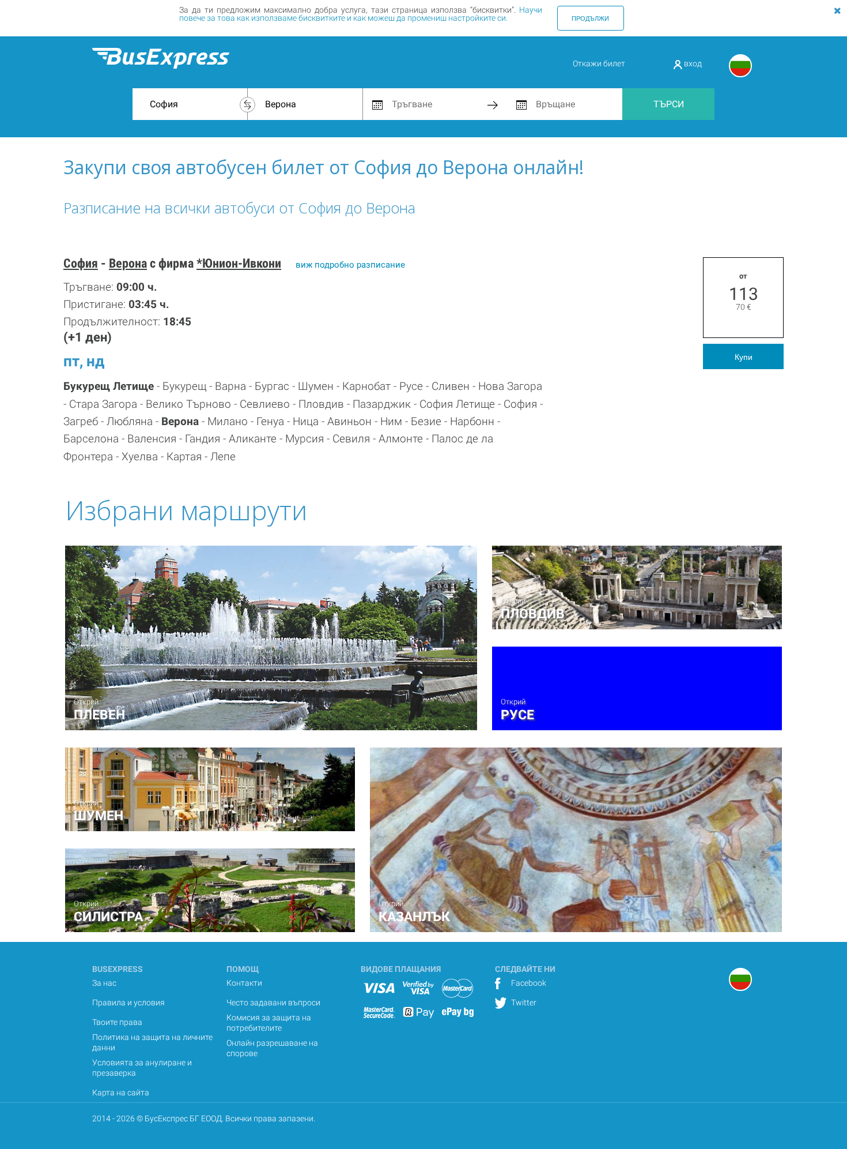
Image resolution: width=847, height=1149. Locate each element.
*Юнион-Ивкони (238, 263)
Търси (668, 104)
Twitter (522, 1002)
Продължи (590, 17)
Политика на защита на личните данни (152, 1042)
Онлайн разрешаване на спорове (272, 1048)
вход (692, 63)
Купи (744, 356)
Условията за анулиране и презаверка (142, 1067)
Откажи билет (599, 63)
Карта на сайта (120, 1092)
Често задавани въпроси (273, 1002)
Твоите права (117, 1022)
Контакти (244, 982)
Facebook (527, 982)
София (80, 263)
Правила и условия (128, 1002)
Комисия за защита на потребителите (268, 1022)
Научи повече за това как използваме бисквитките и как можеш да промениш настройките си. (360, 13)
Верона (128, 263)
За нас (104, 982)
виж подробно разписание (350, 265)
